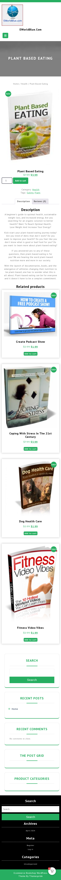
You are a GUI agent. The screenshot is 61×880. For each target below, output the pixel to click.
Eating (30, 192)
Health (24, 84)
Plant (37, 192)
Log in (30, 849)
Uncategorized (30, 864)
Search (32, 660)
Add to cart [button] (31, 353)
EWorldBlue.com (31, 29)
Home (16, 84)
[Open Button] (5, 35)
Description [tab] (23, 201)
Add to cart (20, 180)
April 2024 (30, 831)
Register (30, 845)
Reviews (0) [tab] (40, 201)
